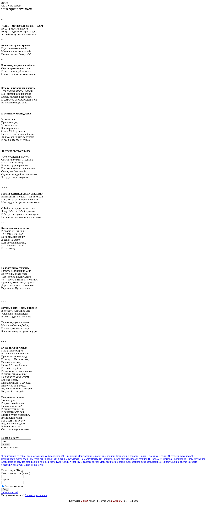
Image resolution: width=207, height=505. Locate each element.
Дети (118, 456)
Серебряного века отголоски (142, 461)
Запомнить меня (14, 486)
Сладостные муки (34, 464)
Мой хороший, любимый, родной (96, 456)
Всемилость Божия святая (172, 461)
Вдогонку (192, 458)
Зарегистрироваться (36, 495)
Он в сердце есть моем (66, 458)
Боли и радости (129, 456)
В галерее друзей (90, 461)
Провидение (179, 458)
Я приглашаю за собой (13, 456)
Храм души (17, 464)
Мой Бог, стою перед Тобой (38, 458)
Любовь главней (138, 458)
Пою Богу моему (89, 458)
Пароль (5, 479)
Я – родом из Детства (160, 458)
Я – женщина (69, 456)
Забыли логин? (9, 492)
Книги (202, 458)
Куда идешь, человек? (68, 461)
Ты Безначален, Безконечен (114, 458)
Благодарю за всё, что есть (15, 461)
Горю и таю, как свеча (43, 461)
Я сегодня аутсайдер (179, 456)
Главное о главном (37, 456)
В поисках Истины (157, 456)
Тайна (142, 456)
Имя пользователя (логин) (15, 473)
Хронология (55, 456)
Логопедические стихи (112, 461)
